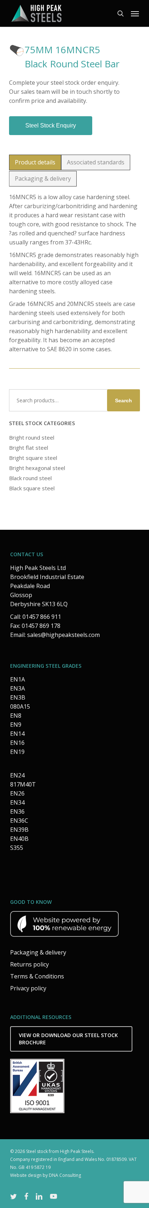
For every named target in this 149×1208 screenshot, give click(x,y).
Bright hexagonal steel (37, 467)
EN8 (15, 716)
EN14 (17, 734)
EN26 (17, 793)
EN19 (17, 752)
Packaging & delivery (38, 952)
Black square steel (32, 488)
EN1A (17, 679)
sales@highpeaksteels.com (63, 635)
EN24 (17, 775)
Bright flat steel (28, 447)
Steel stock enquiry (50, 125)
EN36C (19, 821)
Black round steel (30, 478)
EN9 (15, 725)
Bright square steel (33, 457)
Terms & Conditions (37, 976)
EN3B (17, 697)
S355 (16, 848)
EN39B (19, 830)
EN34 (17, 802)
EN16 (17, 743)
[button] (135, 13)
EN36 (17, 811)
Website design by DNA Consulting (45, 1175)
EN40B (19, 839)
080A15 (20, 706)
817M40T (23, 784)
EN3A (17, 688)
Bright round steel (31, 437)
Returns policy (29, 964)
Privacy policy (28, 988)
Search (123, 400)
